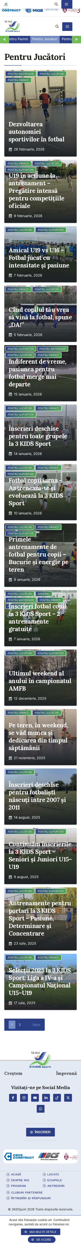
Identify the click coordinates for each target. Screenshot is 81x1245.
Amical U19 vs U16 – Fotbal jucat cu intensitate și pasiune (39, 257)
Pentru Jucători (52, 73)
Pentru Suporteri (51, 230)
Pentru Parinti (17, 39)
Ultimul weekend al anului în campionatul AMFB (40, 681)
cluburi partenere (27, 1192)
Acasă (16, 1174)
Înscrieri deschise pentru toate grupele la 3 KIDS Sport (38, 436)
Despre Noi (20, 1180)
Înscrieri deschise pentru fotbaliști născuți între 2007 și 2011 (37, 796)
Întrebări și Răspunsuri (31, 1198)
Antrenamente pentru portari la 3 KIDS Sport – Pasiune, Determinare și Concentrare (40, 918)
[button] (57, 26)
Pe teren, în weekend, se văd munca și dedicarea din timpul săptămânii (38, 737)
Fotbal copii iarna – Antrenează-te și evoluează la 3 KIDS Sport (36, 492)
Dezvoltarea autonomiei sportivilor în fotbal (36, 131)
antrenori (56, 1185)
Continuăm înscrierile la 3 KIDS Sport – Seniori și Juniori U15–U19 (40, 855)
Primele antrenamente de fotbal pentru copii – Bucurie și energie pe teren (38, 554)
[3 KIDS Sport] (6, 4)
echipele (54, 1180)
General (44, 593)
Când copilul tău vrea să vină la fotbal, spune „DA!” (40, 317)
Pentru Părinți (18, 80)
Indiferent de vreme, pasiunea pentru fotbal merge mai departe (37, 373)
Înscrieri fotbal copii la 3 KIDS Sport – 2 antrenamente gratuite (37, 618)
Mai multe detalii (43, 1232)
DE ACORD (44, 1239)
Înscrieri (43, 1132)
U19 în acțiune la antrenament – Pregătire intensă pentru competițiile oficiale (36, 191)
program (18, 1185)
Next (36, 1025)
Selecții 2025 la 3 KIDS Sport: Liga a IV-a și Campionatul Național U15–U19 (40, 982)
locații (53, 1174)
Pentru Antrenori (21, 73)
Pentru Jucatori (44, 39)
